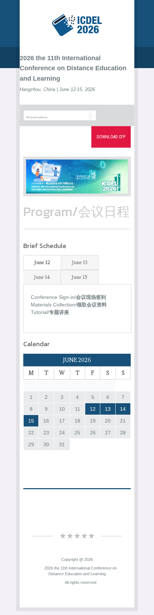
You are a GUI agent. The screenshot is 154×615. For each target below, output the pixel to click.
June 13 (79, 262)
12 (93, 409)
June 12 (42, 262)
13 (108, 409)
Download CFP (111, 136)
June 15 (79, 277)
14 (123, 409)
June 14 (42, 277)
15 (31, 421)
